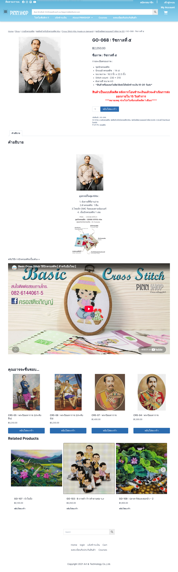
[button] (5, 11)
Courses (103, 17)
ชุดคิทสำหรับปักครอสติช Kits (121, 120)
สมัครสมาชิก (146, 2)
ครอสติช (103, 125)
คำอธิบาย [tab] (16, 133)
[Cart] (166, 12)
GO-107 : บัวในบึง (23, 498)
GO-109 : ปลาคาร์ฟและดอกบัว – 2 (136, 498)
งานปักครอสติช (104, 120)
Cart (105, 545)
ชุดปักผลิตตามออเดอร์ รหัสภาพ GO (143, 120)
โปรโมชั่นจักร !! (41, 17)
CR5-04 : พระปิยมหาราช (146, 415)
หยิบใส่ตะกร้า (110, 109)
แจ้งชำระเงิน (61, 17)
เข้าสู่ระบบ (169, 2)
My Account (168, 7)
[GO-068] (38, 65)
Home (74, 545)
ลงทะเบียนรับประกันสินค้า (125, 17)
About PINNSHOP (81, 17)
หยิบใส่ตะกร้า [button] (26, 430)
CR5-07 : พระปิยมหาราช (104, 415)
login (82, 545)
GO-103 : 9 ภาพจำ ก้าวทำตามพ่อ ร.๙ (85, 498)
